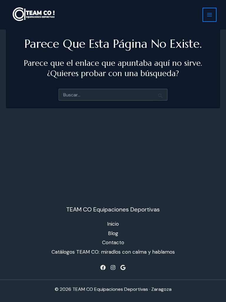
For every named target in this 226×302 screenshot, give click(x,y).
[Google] (123, 267)
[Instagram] (113, 267)
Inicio (113, 224)
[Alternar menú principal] (209, 15)
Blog (113, 233)
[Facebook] (103, 267)
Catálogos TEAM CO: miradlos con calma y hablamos (113, 252)
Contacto (113, 242)
